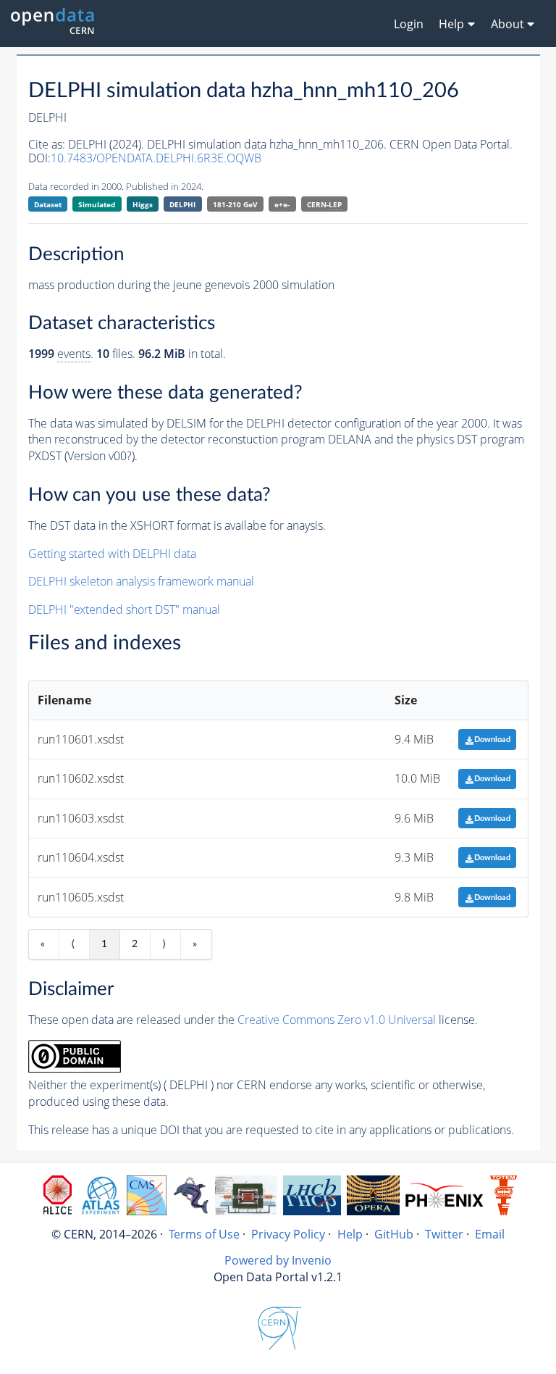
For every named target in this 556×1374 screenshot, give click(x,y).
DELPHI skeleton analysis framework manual (141, 581)
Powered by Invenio (278, 1260)
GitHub (393, 1234)
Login (409, 24)
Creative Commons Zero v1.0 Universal (336, 1020)
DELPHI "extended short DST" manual (124, 609)
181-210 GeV (235, 204)
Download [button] (492, 740)
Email (490, 1234)
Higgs (142, 204)
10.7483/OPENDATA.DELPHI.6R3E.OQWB (156, 158)
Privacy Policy (288, 1234)
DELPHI (182, 204)
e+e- (282, 204)
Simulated (96, 204)
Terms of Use (204, 1234)
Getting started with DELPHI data (112, 554)
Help (350, 1234)
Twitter (444, 1234)
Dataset (48, 204)
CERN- (324, 204)
